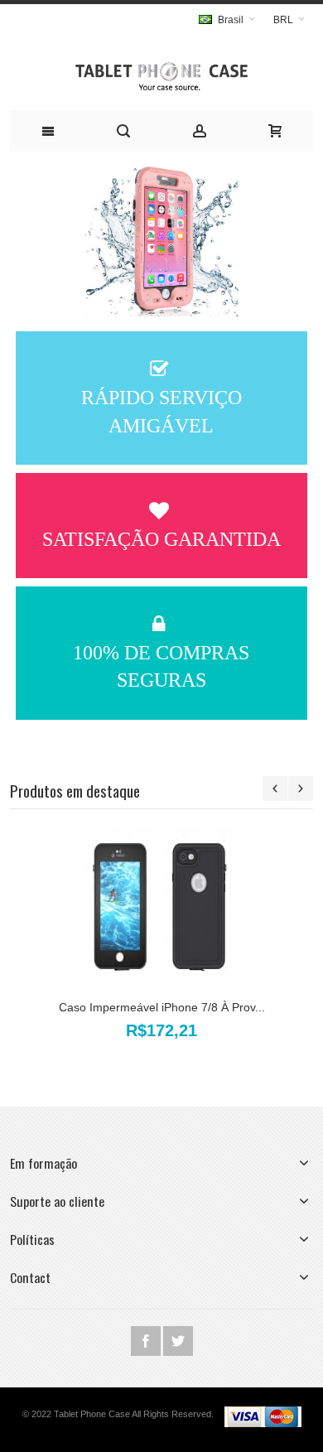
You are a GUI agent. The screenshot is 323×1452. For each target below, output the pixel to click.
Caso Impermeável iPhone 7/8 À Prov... (162, 1007)
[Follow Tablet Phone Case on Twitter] (178, 1342)
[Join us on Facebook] (147, 1342)
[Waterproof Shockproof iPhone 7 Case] (161, 907)
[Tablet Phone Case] (161, 72)
